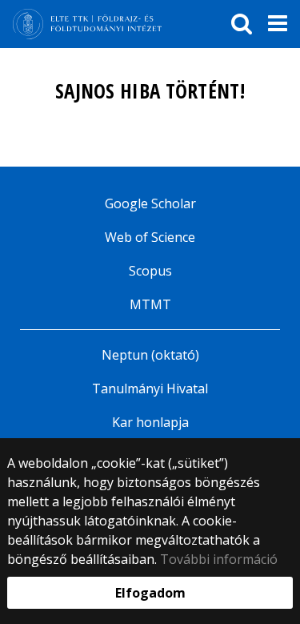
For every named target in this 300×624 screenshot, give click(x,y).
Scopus (150, 271)
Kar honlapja (150, 422)
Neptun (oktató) (150, 355)
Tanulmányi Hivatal (150, 388)
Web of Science (150, 237)
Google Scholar (150, 203)
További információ (219, 559)
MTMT (150, 304)
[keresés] (241, 24)
